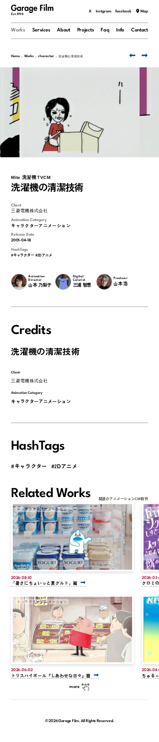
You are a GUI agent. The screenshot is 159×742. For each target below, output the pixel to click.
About (63, 30)
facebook (123, 11)
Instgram (103, 11)
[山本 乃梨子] (19, 282)
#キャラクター (22, 254)
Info (120, 30)
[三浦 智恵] (63, 282)
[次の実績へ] (144, 55)
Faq (105, 30)
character (46, 56)
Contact (139, 30)
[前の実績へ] (132, 55)
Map (144, 11)
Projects (85, 30)
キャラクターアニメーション (41, 225)
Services (41, 30)
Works (18, 30)
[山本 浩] (104, 282)
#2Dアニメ (43, 254)
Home (15, 56)
